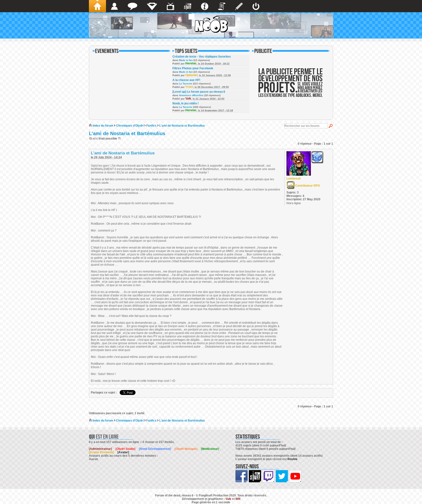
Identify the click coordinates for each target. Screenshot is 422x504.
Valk (188, 98)
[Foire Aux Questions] (204, 6)
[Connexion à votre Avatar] (256, 6)
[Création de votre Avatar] (239, 6)
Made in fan (186, 60)
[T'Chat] (132, 6)
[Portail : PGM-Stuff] (187, 6)
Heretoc (191, 63)
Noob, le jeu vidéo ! (185, 103)
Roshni (292, 459)
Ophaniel (191, 75)
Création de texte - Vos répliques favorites (201, 56)
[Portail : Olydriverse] (170, 6)
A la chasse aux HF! (186, 80)
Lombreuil (293, 178)
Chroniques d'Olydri (130, 125)
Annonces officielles (191, 95)
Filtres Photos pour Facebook (192, 68)
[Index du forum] (97, 6)
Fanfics (151, 125)
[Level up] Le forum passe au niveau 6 (198, 91)
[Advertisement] (290, 85)
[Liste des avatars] (114, 6)
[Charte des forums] (221, 6)
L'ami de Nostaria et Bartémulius (182, 125)
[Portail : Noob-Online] (152, 6)
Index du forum (102, 125)
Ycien (189, 87)
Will (237, 499)
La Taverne (185, 83)
